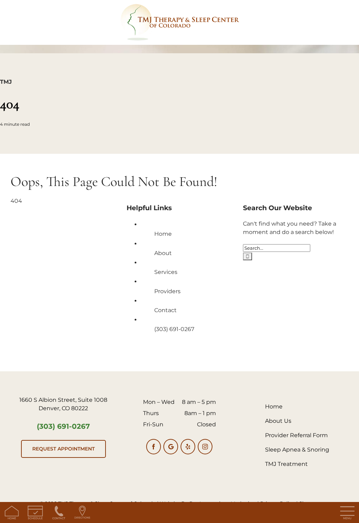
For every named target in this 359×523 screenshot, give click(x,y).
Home (163, 233)
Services (165, 272)
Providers (167, 291)
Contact (165, 310)
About (163, 253)
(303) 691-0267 (174, 329)
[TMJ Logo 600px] (179, 6)
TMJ (6, 81)
